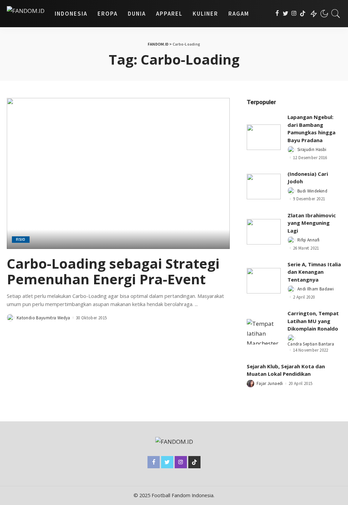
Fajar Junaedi (270, 383)
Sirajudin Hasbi (311, 149)
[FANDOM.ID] (26, 13)
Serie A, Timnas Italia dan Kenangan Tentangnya (314, 272)
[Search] (335, 13)
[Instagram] (294, 13)
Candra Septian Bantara (311, 344)
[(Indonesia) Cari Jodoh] (264, 186)
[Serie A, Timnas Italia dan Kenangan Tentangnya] (264, 280)
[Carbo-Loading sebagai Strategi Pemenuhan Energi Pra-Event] (118, 173)
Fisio (20, 239)
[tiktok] (302, 13)
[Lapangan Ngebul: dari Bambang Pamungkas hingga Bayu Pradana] (264, 137)
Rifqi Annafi (308, 240)
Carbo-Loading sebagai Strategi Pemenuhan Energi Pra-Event (113, 271)
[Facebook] (277, 13)
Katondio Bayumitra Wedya (43, 318)
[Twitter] (285, 13)
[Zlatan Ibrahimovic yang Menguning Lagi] (264, 232)
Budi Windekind (312, 191)
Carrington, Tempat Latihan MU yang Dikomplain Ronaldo (313, 321)
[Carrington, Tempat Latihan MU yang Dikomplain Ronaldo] (264, 331)
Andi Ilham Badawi (315, 289)
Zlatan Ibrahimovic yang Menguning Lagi (312, 223)
